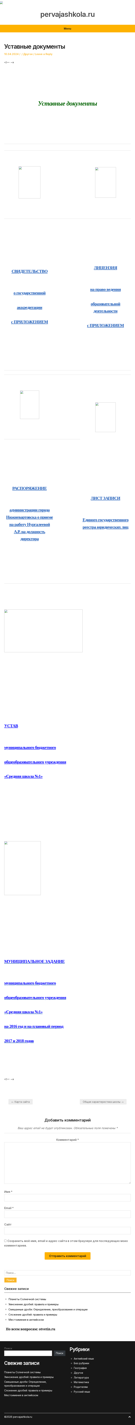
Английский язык (84, 1358)
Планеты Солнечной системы (27, 1299)
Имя (8, 1191)
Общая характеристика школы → (103, 1101)
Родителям (81, 1386)
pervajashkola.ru (67, 14)
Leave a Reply (43, 54)
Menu (67, 28)
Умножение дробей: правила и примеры (33, 1304)
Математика (81, 1382)
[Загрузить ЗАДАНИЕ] (22, 867)
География (80, 1367)
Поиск (8, 1348)
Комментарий (67, 1139)
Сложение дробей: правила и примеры (32, 1314)
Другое (28, 54)
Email (9, 1208)
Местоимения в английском (26, 1319)
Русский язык (82, 1391)
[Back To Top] (129, 1417)
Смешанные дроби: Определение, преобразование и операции (48, 1309)
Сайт (8, 1224)
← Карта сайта (20, 1101)
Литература (81, 1377)
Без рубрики (81, 1363)
